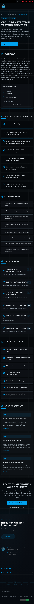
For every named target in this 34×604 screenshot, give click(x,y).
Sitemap (20, 596)
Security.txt (9, 600)
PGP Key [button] (16, 600)
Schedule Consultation (15, 503)
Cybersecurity (12, 14)
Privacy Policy (11, 594)
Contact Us (18, 105)
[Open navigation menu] (31, 6)
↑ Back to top (28, 596)
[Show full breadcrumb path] (5, 14)
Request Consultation (8, 44)
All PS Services (27, 44)
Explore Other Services (18, 507)
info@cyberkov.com (13, 552)
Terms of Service (22, 594)
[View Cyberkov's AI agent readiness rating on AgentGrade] (24, 600)
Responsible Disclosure (9, 596)
